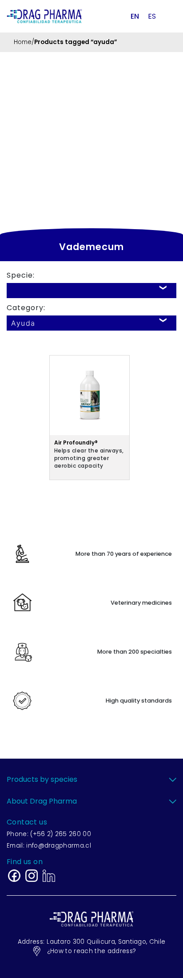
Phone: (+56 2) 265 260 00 (49, 834)
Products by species (42, 779)
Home (23, 42)
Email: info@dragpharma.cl (49, 845)
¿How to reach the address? (91, 951)
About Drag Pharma (42, 801)
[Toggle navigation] (168, 16)
